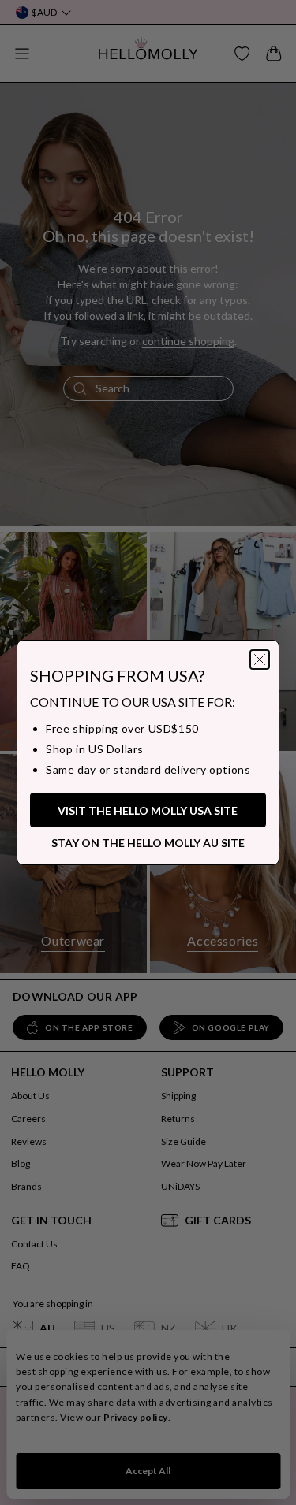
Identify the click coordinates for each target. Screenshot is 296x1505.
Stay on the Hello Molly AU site (148, 842)
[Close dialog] (259, 659)
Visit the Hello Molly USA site (148, 810)
